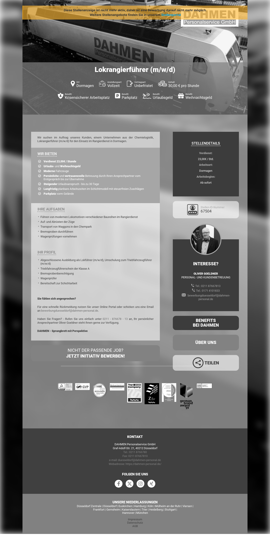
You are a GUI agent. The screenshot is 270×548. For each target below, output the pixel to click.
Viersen (187, 506)
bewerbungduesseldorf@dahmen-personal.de (69, 310)
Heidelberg (156, 509)
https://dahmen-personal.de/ (143, 464)
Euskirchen (125, 506)
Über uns (205, 342)
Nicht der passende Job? (95, 353)
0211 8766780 (138, 452)
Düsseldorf (110, 506)
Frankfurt (99, 509)
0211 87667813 (210, 286)
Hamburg (140, 506)
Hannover (128, 512)
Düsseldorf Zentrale (89, 506)
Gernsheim (113, 509)
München (142, 512)
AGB (135, 526)
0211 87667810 (138, 456)
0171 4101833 (211, 290)
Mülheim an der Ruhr (168, 506)
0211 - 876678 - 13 (115, 319)
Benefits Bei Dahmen (206, 323)
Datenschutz (135, 522)
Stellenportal (171, 15)
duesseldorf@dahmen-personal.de (139, 460)
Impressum (135, 519)
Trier (144, 509)
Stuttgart (170, 509)
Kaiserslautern (131, 509)
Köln (150, 506)
